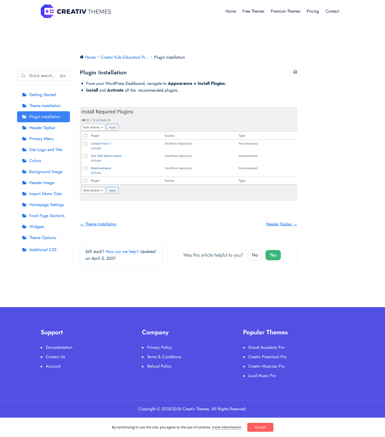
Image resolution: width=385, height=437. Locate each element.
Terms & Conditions (164, 357)
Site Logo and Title (45, 150)
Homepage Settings (46, 205)
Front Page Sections (46, 216)
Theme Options (42, 238)
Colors (35, 161)
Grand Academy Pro (266, 347)
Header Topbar (42, 128)
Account (53, 366)
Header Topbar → (281, 224)
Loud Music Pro (262, 376)
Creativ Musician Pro (266, 366)
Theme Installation (44, 106)
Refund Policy (159, 366)
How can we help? (122, 251)
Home (231, 11)
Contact (332, 11)
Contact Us (55, 357)
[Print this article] (295, 72)
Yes (273, 255)
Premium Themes (285, 11)
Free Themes (253, 11)
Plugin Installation (44, 117)
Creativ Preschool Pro (267, 357)
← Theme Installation (98, 224)
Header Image (41, 183)
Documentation (59, 347)
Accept (260, 427)
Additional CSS (43, 250)
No (255, 255)
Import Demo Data (45, 194)
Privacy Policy (159, 347)
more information (226, 427)
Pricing (313, 11)
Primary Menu (41, 139)
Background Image (45, 172)
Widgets (36, 227)
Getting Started (42, 95)
